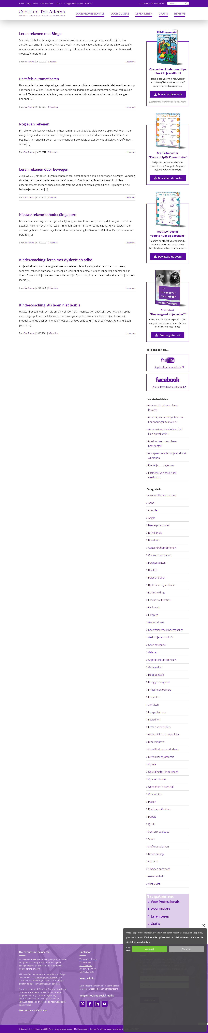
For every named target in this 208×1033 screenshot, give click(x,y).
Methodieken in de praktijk (163, 734)
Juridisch (153, 704)
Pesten (152, 802)
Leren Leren (160, 916)
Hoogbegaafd (156, 674)
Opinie (152, 764)
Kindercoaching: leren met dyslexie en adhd (55, 259)
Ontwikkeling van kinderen (163, 749)
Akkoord (149, 949)
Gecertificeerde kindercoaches (165, 630)
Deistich (152, 570)
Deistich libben (157, 577)
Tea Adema (29, 61)
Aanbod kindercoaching (162, 495)
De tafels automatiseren (39, 78)
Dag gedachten (157, 562)
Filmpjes (153, 615)
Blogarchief (90, 968)
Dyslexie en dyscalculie (161, 585)
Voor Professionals (165, 901)
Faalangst (153, 607)
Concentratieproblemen (162, 547)
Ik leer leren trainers (159, 689)
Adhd (151, 503)
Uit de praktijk (156, 854)
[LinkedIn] (97, 1004)
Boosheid (153, 540)
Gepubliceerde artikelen (162, 660)
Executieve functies (159, 600)
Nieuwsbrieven (157, 742)
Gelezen (152, 652)
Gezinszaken (155, 667)
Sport (151, 839)
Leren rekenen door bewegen (43, 169)
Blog (82, 968)
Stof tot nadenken (158, 846)
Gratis (155, 923)
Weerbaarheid (156, 876)
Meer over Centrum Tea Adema (33, 1010)
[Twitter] (82, 1004)
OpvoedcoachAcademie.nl (151, 3)
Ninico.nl (84, 988)
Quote (151, 824)
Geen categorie (157, 645)
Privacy (51, 1029)
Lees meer (130, 61)
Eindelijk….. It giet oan (161, 465)
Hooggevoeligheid (159, 682)
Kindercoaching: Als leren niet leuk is (49, 305)
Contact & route (87, 971)
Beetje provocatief (158, 525)
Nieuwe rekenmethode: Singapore (47, 214)
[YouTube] (105, 1004)
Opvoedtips (155, 794)
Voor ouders (85, 962)
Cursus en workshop (159, 555)
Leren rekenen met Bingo (40, 33)
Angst (151, 518)
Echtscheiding (156, 592)
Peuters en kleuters (159, 809)
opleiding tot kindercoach (47, 977)
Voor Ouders (160, 908)
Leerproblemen (157, 712)
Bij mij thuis (155, 533)
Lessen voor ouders (159, 727)
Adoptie (152, 510)
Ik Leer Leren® (86, 965)
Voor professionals (88, 959)
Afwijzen (186, 949)
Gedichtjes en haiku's (160, 637)
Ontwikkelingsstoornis (161, 757)
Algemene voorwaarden (64, 1029)
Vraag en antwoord (159, 869)
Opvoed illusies (157, 779)
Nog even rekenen (34, 124)
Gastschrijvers (156, 622)
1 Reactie (52, 61)
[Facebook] (90, 1004)
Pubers (152, 816)
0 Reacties (53, 106)
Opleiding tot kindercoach (163, 772)
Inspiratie (153, 697)
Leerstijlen (154, 719)
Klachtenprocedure (81, 1029)
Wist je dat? (154, 884)
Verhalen (153, 861)
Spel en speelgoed (159, 831)
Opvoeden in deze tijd (161, 787)
